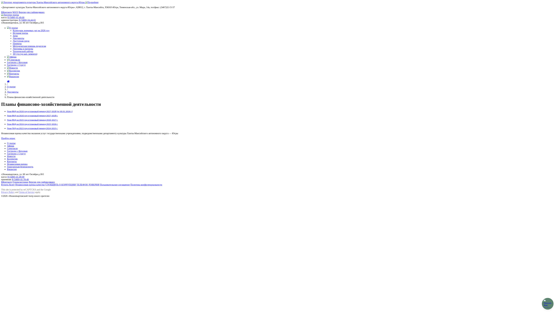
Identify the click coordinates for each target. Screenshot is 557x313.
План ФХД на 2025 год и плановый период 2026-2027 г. (32, 120)
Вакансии (14, 76)
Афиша (12, 57)
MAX (15, 12)
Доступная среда (21, 41)
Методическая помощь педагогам (29, 46)
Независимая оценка (17, 164)
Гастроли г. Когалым (17, 62)
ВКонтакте (6, 12)
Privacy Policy (8, 192)
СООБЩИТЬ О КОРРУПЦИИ (60, 184)
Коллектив (14, 71)
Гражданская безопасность (20, 166)
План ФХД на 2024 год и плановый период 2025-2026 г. (32, 124)
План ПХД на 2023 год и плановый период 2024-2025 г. (32, 129)
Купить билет (8, 184)
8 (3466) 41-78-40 (20, 179)
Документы (18, 38)
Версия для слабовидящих (32, 12)
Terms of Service (27, 192)
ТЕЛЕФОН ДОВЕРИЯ (87, 184)
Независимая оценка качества (30, 184)
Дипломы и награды (23, 49)
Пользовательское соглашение (115, 184)
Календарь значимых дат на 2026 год (31, 30)
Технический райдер (23, 51)
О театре (13, 28)
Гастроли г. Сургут (16, 65)
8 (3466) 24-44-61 (27, 20)
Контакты (14, 73)
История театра (20, 33)
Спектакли (14, 60)
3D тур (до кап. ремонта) (25, 54)
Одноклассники (20, 182)
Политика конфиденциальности (146, 184)
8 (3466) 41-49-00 (16, 17)
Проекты (17, 43)
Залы (15, 35)
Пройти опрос (8, 138)
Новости (13, 68)
